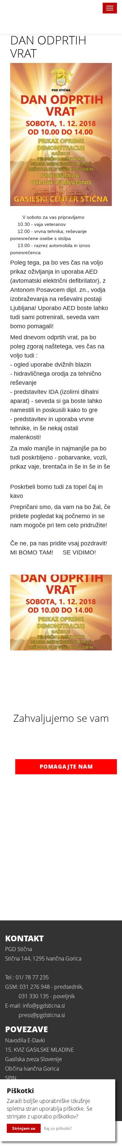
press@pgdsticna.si (42, 1015)
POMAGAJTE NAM (66, 766)
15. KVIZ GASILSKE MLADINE (39, 1049)
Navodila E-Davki (25, 1040)
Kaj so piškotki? (58, 1128)
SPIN (11, 1078)
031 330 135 (34, 996)
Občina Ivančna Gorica (32, 1068)
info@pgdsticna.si (44, 1005)
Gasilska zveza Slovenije (33, 1059)
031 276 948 (35, 986)
